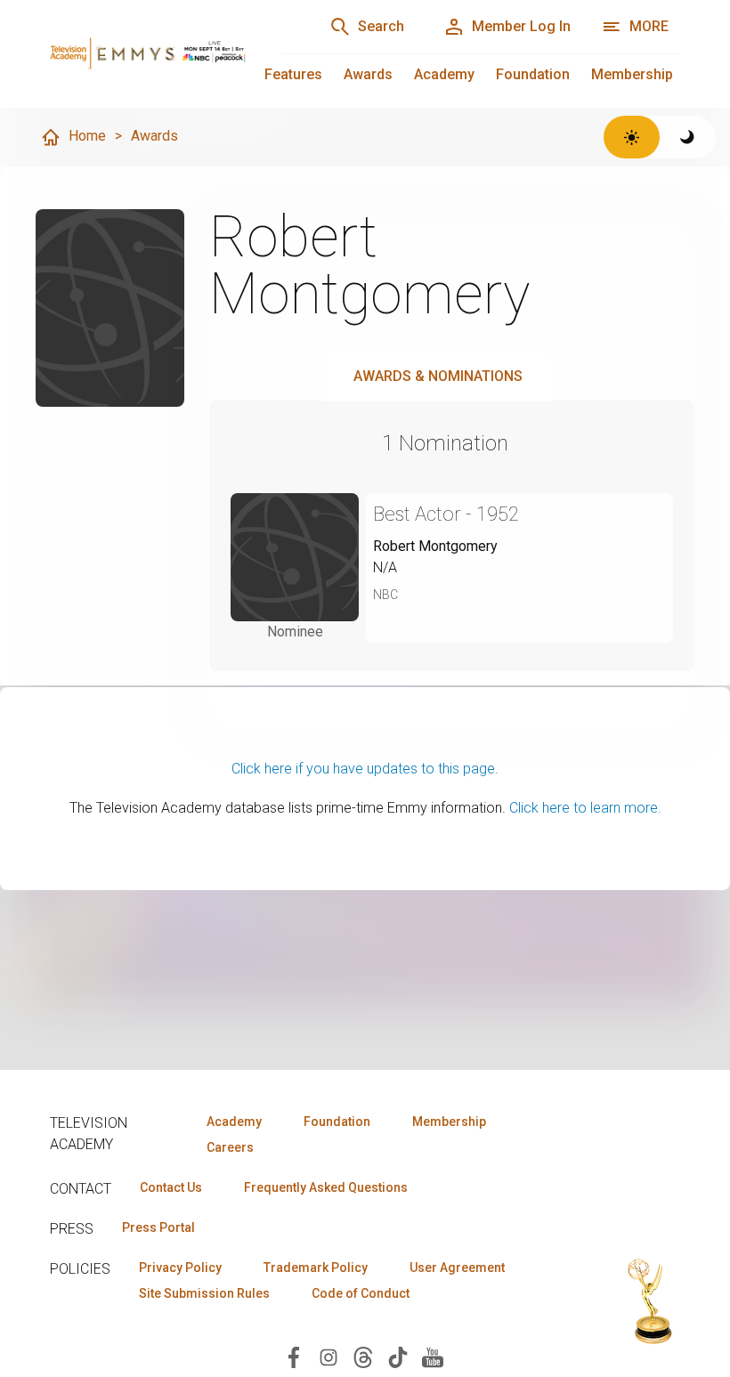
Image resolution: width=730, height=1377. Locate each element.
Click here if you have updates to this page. (365, 768)
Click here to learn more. (585, 807)
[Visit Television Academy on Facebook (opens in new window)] (294, 1356)
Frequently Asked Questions (326, 1187)
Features (293, 74)
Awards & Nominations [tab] (438, 376)
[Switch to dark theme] (688, 137)
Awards (368, 74)
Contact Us (171, 1187)
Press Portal (158, 1227)
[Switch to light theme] (632, 137)
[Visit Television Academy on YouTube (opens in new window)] (433, 1356)
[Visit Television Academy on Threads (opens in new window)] (363, 1356)
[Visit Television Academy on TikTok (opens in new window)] (398, 1356)
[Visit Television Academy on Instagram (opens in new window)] (328, 1356)
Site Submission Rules (204, 1293)
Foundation (533, 74)
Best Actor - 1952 (446, 514)
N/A (385, 567)
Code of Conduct (361, 1293)
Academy (444, 74)
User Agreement (457, 1267)
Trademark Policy (316, 1267)
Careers (230, 1147)
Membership (632, 74)
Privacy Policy (180, 1267)
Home (87, 135)
